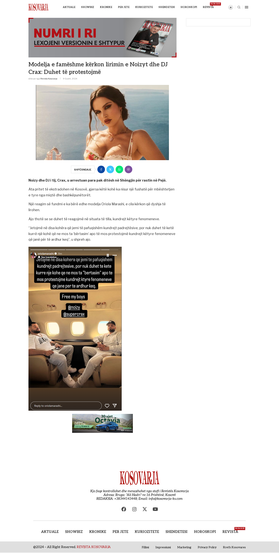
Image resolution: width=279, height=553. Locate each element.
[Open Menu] (246, 7)
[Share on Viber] (128, 169)
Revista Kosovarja (48, 78)
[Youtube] (155, 509)
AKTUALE (69, 7)
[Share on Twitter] (110, 169)
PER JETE (123, 7)
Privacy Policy (207, 547)
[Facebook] (124, 509)
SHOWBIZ (87, 7)
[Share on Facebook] (101, 169)
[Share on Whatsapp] (119, 169)
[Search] (239, 7)
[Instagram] (134, 509)
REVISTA (208, 6)
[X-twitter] (145, 509)
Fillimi (145, 547)
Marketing (184, 547)
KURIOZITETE (144, 7)
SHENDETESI (166, 7)
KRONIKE (106, 7)
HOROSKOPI (188, 7)
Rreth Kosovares (234, 547)
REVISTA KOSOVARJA (94, 547)
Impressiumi (163, 547)
